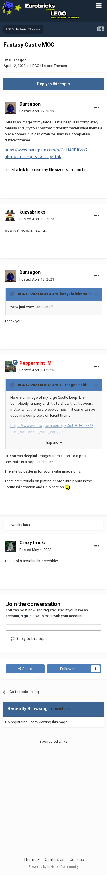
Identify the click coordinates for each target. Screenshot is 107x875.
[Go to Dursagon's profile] (10, 108)
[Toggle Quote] (12, 293)
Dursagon (18, 60)
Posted (36, 111)
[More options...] (96, 107)
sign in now (30, 616)
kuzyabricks (32, 212)
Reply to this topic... (32, 638)
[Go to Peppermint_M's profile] (10, 366)
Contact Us (54, 859)
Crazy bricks (33, 542)
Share (26, 669)
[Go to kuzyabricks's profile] (10, 215)
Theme (30, 859)
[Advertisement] (53, 797)
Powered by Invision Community (54, 867)
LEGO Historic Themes (48, 66)
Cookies (77, 859)
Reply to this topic (53, 84)
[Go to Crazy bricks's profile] (10, 546)
